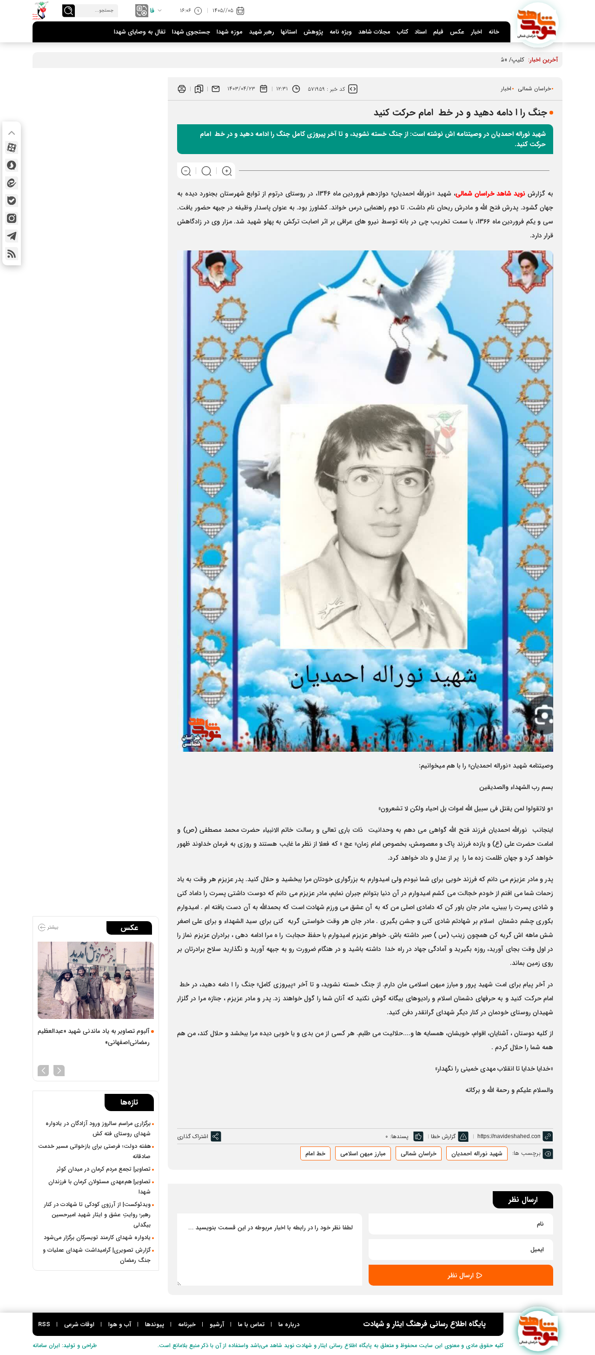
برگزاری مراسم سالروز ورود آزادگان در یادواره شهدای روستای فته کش (98, 1129)
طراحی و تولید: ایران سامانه (65, 1345)
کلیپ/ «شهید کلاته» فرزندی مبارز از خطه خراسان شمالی (455, 60)
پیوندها (154, 1324)
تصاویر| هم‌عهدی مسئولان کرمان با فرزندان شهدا (99, 1187)
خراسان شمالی (534, 88)
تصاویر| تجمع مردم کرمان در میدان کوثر (104, 1169)
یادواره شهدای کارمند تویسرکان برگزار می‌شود (97, 1237)
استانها (289, 32)
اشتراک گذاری (192, 1136)
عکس (457, 32)
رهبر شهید (261, 32)
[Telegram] (11, 236)
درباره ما (288, 1324)
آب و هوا (119, 1324)
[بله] (11, 200)
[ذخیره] (199, 88)
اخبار (476, 32)
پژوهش (313, 32)
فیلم (438, 32)
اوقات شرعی (79, 1324)
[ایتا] (11, 182)
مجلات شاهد (374, 32)
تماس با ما (251, 1324)
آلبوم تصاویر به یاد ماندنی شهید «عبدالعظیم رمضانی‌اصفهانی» (94, 1036)
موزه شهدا (230, 32)
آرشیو (217, 1324)
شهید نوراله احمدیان (476, 1154)
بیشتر (52, 927)
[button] (59, 1069)
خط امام (315, 1154)
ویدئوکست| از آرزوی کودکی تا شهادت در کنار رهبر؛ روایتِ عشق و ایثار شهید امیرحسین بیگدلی (97, 1215)
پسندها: (399, 1136)
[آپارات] (11, 147)
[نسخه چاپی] (181, 88)
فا (152, 11)
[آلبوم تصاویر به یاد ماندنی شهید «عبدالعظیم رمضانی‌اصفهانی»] (96, 980)
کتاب (402, 32)
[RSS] (11, 253)
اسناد (421, 32)
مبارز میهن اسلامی (363, 1154)
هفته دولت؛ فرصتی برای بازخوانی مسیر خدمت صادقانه (94, 1151)
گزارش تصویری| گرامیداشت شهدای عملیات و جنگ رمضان (97, 1255)
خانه (494, 32)
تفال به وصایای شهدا (139, 32)
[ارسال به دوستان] (215, 88)
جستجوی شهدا (191, 32)
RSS (44, 1324)
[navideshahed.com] (538, 23)
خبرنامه (187, 1324)
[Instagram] (11, 218)
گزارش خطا (443, 1136)
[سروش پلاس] (11, 165)
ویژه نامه (341, 32)
